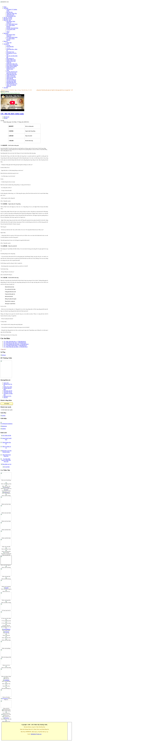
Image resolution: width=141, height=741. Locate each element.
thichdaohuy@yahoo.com (36, 734)
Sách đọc (6, 397)
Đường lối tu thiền (8, 386)
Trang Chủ (6, 382)
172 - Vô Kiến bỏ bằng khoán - (15, 345)
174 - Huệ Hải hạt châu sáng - (15, 342)
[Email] (5, 118)
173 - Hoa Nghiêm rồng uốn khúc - (16, 344)
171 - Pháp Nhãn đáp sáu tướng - (15, 346)
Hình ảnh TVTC (7, 396)
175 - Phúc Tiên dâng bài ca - (15, 341)
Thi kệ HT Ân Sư (8, 392)
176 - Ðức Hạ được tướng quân (12, 114)
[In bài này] (6, 116)
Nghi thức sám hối (8, 390)
